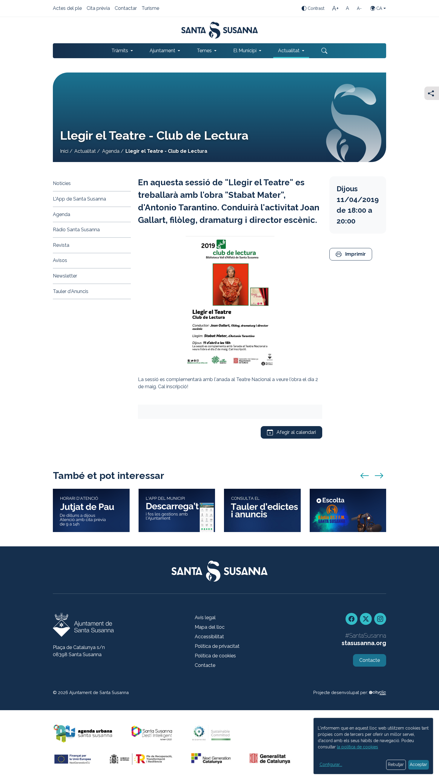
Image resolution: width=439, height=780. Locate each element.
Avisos (60, 260)
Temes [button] (204, 50)
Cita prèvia (98, 8)
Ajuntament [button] (162, 50)
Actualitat (85, 151)
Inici (64, 151)
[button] (350, 254)
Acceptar (418, 764)
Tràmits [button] (119, 50)
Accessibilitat (209, 636)
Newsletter (65, 276)
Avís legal (205, 617)
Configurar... (331, 764)
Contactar (126, 8)
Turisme (150, 8)
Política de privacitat (217, 646)
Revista (61, 245)
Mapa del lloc (210, 627)
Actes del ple (67, 8)
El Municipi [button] (245, 50)
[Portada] (219, 30)
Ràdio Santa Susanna (76, 229)
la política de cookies (357, 746)
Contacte (205, 665)
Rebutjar (396, 764)
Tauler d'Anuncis (70, 291)
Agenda (110, 151)
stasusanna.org (364, 643)
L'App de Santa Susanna (79, 199)
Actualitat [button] (289, 50)
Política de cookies (215, 656)
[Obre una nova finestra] (262, 510)
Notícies (62, 183)
